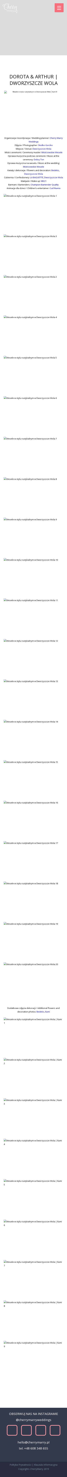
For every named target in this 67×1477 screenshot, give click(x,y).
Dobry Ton (39, 159)
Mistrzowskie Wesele (51, 152)
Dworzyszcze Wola (42, 148)
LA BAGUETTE (36, 177)
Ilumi (47, 1011)
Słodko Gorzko (45, 145)
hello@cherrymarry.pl (33, 1442)
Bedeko (55, 170)
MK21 (43, 181)
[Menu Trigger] (59, 7)
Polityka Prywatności (21, 1464)
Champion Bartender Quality (45, 184)
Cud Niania (55, 188)
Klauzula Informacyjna (45, 1464)
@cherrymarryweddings (33, 1420)
